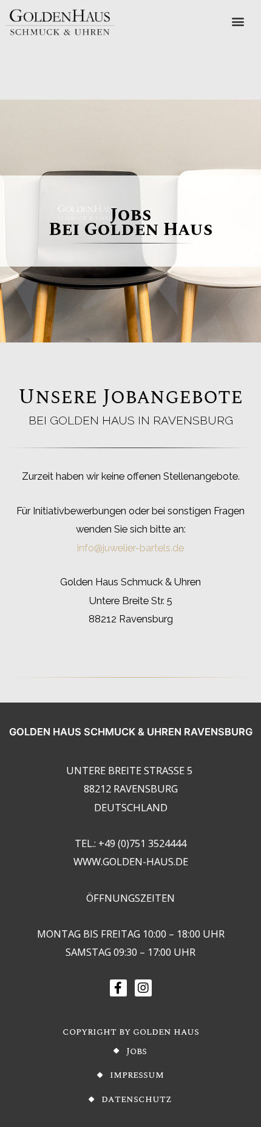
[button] (238, 22)
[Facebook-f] (118, 987)
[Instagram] (143, 987)
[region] (130, 221)
